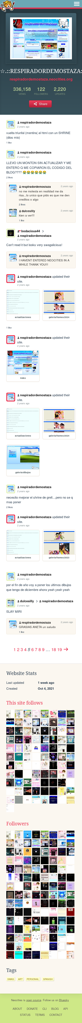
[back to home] (7, 6)
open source (33, 1000)
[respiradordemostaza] (10, 278)
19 (59, 649)
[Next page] (66, 649)
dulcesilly (28, 211)
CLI (44, 1009)
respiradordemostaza (35, 122)
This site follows (24, 703)
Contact (55, 1015)
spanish (48, 979)
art (20, 979)
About (17, 1009)
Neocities (16, 1000)
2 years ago (23, 126)
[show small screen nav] (76, 4)
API (65, 1009)
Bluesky (64, 1000)
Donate (32, 1009)
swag (10, 979)
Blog (55, 1009)
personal (33, 979)
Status (25, 1015)
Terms (40, 1015)
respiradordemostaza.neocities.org (41, 79)
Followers (17, 823)
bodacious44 (30, 231)
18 (53, 649)
